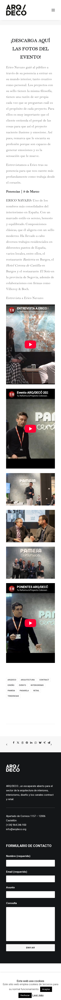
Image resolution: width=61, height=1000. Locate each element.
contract (44, 680)
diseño (11, 685)
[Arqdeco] (16, 10)
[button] (53, 10)
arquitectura (28, 680)
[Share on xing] (45, 743)
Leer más (38, 995)
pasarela (24, 691)
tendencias (13, 696)
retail (36, 691)
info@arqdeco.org (16, 829)
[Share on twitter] (18, 743)
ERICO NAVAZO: (19, 201)
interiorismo (37, 685)
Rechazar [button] (25, 995)
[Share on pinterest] (27, 743)
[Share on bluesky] (40, 743)
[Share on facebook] (14, 743)
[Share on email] (49, 743)
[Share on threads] (23, 743)
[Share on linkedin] (31, 743)
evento (22, 685)
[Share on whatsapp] (36, 743)
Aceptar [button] (46, 989)
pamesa (11, 691)
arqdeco (12, 680)
